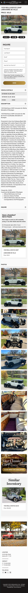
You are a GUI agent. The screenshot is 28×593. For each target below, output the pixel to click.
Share (5, 37)
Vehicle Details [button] (7, 90)
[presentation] (13, 514)
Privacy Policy (11, 585)
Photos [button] (4, 264)
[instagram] (10, 572)
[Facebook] (3, 572)
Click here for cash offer (14, 470)
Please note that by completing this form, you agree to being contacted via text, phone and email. (14, 77)
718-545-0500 (6, 563)
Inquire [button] (4, 207)
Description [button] (5, 104)
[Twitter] (8, 572)
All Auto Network (17, 587)
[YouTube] (5, 572)
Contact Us (17, 585)
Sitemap (23, 585)
